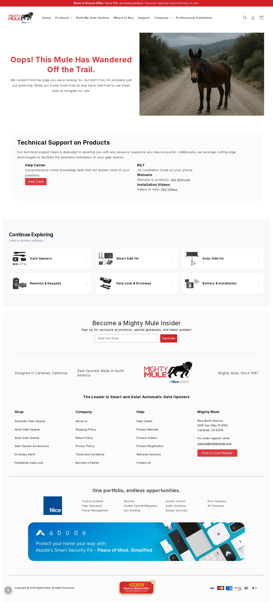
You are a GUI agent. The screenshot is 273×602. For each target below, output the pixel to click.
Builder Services (177, 510)
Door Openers (217, 501)
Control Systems (92, 501)
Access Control (176, 501)
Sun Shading (132, 510)
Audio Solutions (176, 505)
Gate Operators (92, 505)
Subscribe (168, 338)
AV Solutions (216, 505)
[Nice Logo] (52, 505)
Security (129, 501)
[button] (63, 18)
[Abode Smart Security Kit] (136, 541)
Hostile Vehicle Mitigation (140, 505)
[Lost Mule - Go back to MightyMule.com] (201, 74)
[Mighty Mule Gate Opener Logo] (167, 373)
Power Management (95, 510)
